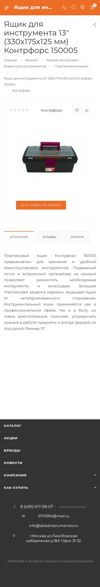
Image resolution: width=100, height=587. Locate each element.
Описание (19, 237)
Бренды (12, 450)
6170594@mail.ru (53, 516)
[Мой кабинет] (82, 7)
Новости (13, 463)
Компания (15, 475)
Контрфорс (51, 110)
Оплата (77, 237)
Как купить (16, 488)
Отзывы (49, 237)
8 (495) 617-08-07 (36, 507)
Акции (11, 438)
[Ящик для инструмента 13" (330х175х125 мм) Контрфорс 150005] (50, 157)
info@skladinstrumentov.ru (53, 525)
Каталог (13, 426)
